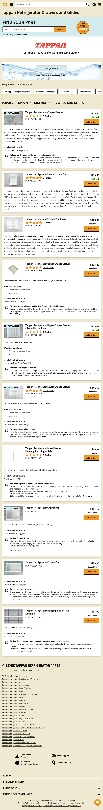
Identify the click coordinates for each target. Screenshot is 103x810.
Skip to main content (51, 31)
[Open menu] (11, 4)
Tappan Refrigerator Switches (14, 730)
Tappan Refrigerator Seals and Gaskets (18, 724)
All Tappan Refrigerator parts (17, 91)
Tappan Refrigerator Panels (13, 721)
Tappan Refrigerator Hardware (15, 703)
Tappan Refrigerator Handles (14, 700)
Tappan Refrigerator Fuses (13, 697)
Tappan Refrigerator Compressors (16, 685)
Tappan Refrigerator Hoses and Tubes (18, 709)
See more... (13, 293)
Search (60, 29)
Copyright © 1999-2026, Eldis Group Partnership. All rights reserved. (51, 805)
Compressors (86, 91)
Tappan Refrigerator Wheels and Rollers (19, 742)
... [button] (86, 496)
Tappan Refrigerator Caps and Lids (16, 682)
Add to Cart (91, 121)
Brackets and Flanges (45, 91)
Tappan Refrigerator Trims (13, 739)
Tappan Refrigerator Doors (13, 691)
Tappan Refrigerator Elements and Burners (20, 694)
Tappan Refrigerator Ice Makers (15, 712)
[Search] (87, 4)
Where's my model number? (15, 34)
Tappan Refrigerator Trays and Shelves (18, 736)
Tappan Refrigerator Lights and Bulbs (18, 718)
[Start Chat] (97, 802)
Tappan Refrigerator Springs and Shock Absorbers (23, 727)
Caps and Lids (67, 91)
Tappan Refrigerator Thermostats (16, 733)
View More (27, 84)
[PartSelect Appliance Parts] (5, 4)
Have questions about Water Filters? (51, 74)
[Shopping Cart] (99, 4)
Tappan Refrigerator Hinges (13, 706)
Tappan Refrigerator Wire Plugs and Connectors (22, 745)
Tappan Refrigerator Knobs (13, 715)
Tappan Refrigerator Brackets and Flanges (20, 679)
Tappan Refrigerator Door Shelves (16, 688)
